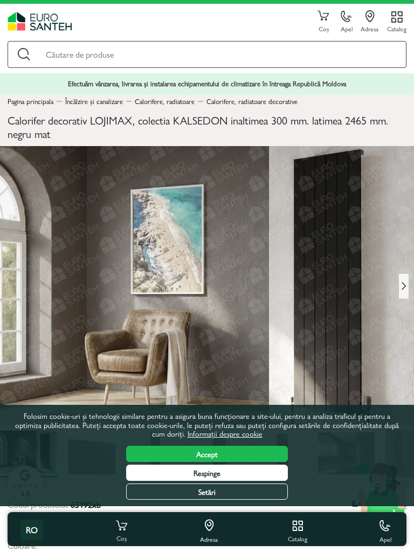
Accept (207, 453)
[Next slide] (404, 286)
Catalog (396, 28)
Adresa (369, 28)
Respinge (207, 472)
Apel (347, 28)
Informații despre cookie (225, 433)
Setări (207, 491)
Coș (324, 28)
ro (32, 529)
